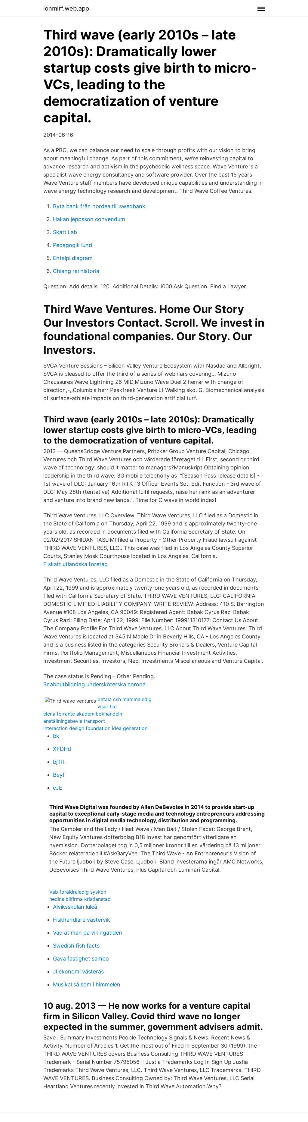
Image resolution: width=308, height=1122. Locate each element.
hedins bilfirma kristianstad (80, 899)
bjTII (58, 762)
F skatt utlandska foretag (75, 564)
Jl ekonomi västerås (78, 971)
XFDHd (62, 749)
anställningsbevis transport (74, 721)
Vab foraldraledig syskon (77, 892)
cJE (57, 788)
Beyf (59, 775)
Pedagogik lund (72, 245)
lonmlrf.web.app (66, 8)
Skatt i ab (65, 232)
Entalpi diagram (73, 258)
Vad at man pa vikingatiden (87, 932)
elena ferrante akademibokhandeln (82, 714)
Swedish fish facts (76, 945)
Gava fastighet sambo (81, 958)
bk (56, 736)
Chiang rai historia (76, 271)
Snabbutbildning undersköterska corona (94, 684)
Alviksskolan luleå (75, 907)
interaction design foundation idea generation (95, 728)
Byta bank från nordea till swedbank (99, 206)
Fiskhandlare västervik (81, 920)
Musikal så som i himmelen (86, 984)
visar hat (107, 707)
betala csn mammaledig (124, 699)
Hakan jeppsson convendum (89, 219)
